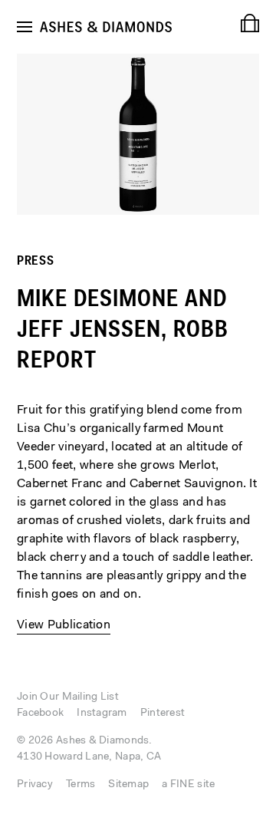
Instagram (102, 713)
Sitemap (128, 785)
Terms (80, 785)
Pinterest (163, 713)
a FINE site (188, 785)
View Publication (63, 625)
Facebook (40, 713)
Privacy (35, 785)
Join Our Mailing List (68, 697)
